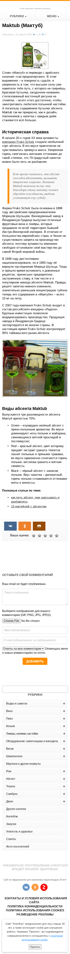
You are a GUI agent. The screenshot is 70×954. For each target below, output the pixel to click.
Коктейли (12, 816)
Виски (35, 748)
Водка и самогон (35, 703)
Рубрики (17, 16)
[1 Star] (33, 535)
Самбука (35, 793)
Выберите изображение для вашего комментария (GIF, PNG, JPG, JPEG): (26, 612)
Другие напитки (16, 808)
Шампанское (35, 756)
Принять (35, 946)
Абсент (35, 778)
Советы (11, 839)
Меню (52, 16)
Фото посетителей (17, 846)
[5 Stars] (56, 535)
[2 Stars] (39, 535)
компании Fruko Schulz (18, 142)
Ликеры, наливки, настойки (35, 733)
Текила (35, 786)
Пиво (35, 718)
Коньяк (35, 726)
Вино (35, 711)
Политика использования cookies (35, 910)
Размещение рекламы (35, 914)
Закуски (11, 823)
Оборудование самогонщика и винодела (35, 741)
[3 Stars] (45, 535)
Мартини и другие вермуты (23, 763)
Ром (35, 771)
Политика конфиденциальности (35, 906)
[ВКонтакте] (26, 887)
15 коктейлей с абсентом (28, 506)
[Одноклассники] (35, 887)
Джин (35, 801)
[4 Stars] (51, 535)
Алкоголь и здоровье (19, 831)
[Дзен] (44, 887)
